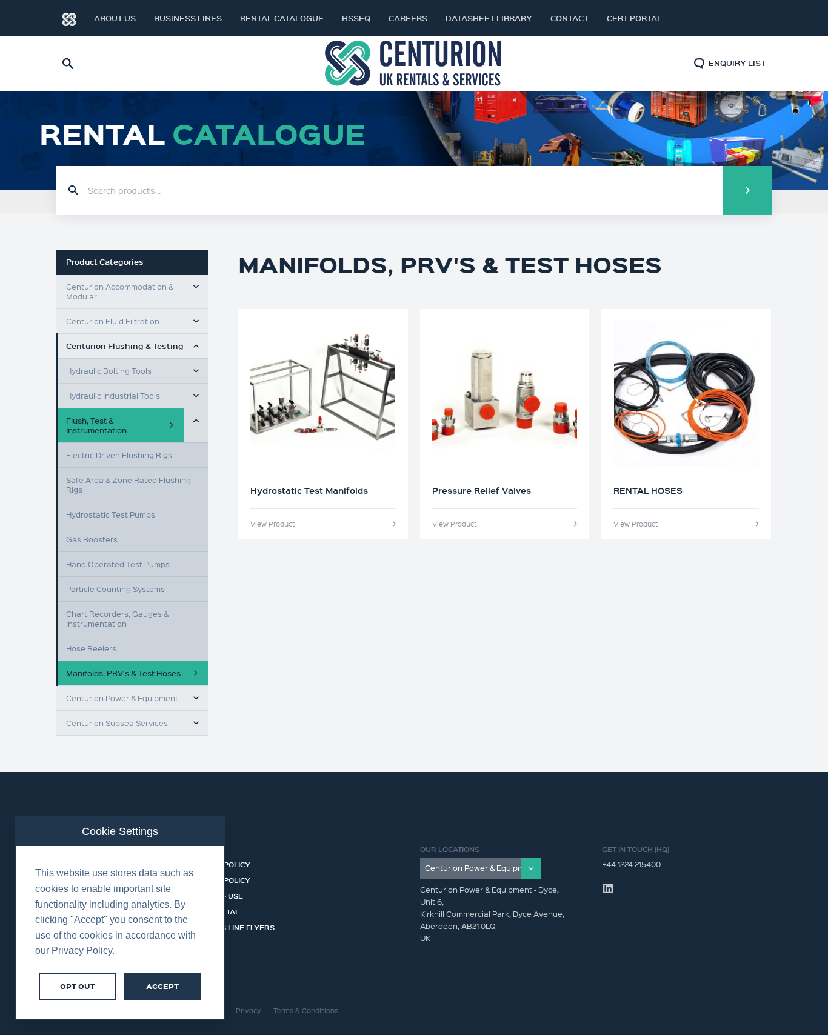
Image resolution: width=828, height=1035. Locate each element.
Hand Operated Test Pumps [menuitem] (118, 564)
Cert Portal (634, 18)
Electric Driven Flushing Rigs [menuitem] (119, 455)
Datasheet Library (489, 18)
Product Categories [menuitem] (105, 261)
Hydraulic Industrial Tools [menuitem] (113, 395)
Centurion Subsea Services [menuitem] (117, 722)
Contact (569, 18)
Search (747, 190)
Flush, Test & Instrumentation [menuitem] (96, 425)
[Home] (69, 18)
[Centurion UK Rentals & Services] (414, 64)
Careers (408, 18)
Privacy (248, 1010)
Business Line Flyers (232, 926)
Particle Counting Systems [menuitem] (115, 589)
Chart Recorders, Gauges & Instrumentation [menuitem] (117, 618)
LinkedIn (747, 18)
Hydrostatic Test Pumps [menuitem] (110, 514)
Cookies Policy (219, 878)
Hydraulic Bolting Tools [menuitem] (109, 370)
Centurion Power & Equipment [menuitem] (122, 698)
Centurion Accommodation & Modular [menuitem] (119, 291)
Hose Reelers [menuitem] (91, 648)
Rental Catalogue (282, 18)
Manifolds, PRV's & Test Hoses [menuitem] (123, 673)
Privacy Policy (219, 863)
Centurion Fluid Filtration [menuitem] (112, 321)
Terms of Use (216, 894)
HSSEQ (356, 18)
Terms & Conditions (305, 1010)
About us (115, 18)
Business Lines (188, 18)
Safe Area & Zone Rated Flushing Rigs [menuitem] (128, 484)
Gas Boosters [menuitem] (92, 539)
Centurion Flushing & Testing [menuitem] (125, 346)
